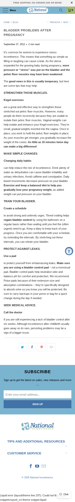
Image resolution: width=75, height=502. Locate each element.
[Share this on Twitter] (22, 347)
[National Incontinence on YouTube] (37, 466)
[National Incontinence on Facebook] (30, 466)
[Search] (62, 10)
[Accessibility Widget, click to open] (69, 251)
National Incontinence (41, 477)
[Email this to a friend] (51, 347)
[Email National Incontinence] (44, 466)
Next (66, 22)
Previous (54, 22)
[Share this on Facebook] (32, 347)
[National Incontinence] (37, 10)
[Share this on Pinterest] (42, 347)
